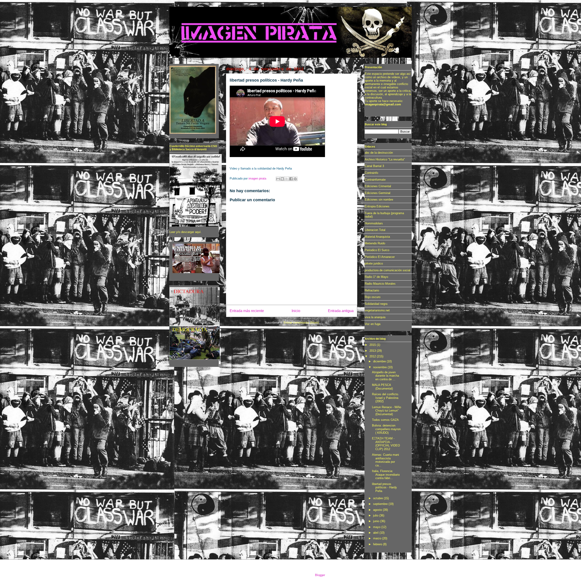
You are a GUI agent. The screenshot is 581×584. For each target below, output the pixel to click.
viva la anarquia (375, 317)
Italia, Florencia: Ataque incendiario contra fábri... (386, 474)
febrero (378, 544)
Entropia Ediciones (377, 206)
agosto (378, 509)
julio (376, 515)
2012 (373, 356)
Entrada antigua (341, 311)
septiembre (381, 504)
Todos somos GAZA (385, 420)
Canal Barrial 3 (374, 166)
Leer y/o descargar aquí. (186, 232)
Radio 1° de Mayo (376, 277)
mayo (377, 527)
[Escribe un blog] (282, 179)
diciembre (380, 361)
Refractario (372, 290)
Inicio (296, 311)
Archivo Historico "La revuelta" (385, 159)
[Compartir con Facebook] (291, 179)
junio (376, 521)
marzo (377, 538)
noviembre (380, 367)
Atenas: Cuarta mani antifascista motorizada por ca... (385, 460)
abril (376, 532)
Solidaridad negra (376, 303)
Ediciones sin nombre (379, 199)
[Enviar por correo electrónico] (278, 179)
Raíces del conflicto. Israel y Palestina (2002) (385, 398)
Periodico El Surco (377, 250)
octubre (378, 498)
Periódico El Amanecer (380, 257)
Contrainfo (371, 172)
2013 (373, 350)
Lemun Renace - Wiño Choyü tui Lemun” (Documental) (386, 410)
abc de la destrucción (379, 152)
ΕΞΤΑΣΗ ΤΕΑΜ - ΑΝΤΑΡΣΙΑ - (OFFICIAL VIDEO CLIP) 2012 (386, 444)
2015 (373, 345)
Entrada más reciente (247, 311)
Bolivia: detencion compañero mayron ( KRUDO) (386, 429)
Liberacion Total (375, 230)
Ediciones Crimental (378, 186)
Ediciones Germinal (377, 193)
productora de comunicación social (387, 270)
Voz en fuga (372, 324)
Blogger (320, 575)
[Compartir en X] (286, 179)
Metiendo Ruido (375, 243)
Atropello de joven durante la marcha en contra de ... (385, 376)
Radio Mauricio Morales (380, 283)
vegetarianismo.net (377, 310)
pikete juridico (374, 263)
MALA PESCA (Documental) (382, 386)
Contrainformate (375, 179)
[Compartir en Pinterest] (295, 179)
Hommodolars (374, 223)
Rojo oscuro (372, 297)
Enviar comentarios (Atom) (301, 322)
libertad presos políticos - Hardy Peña (384, 487)
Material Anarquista (377, 236)
